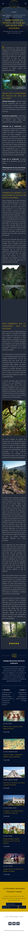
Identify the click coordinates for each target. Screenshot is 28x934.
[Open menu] (3, 4)
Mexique (10, 779)
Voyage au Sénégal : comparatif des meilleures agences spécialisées (13, 755)
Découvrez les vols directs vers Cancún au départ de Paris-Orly (14, 784)
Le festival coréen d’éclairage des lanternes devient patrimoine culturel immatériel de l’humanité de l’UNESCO (7, 697)
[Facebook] (10, 923)
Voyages (16, 779)
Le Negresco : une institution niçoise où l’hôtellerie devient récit (13, 812)
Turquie (10, 836)
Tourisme (14, 12)
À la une (5, 723)
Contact (21, 916)
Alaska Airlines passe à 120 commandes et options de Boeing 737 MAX (21, 695)
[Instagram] (14, 923)
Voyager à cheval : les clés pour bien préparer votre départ (13, 870)
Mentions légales (13, 916)
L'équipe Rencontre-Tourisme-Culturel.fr (14, 31)
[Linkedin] (18, 923)
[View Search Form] (25, 4)
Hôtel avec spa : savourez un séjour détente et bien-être (13, 727)
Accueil (4, 15)
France (10, 808)
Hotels (10, 723)
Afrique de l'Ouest (13, 751)
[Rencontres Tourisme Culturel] (14, 3)
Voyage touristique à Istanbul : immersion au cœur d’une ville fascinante (11, 841)
